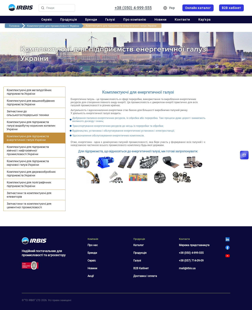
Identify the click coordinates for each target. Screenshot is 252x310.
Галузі (110, 19)
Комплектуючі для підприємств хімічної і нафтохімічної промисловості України (28, 150)
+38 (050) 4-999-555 (133, 8)
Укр (172, 8)
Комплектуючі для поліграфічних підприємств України (29, 184)
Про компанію (134, 19)
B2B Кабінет (141, 268)
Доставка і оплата (145, 276)
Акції (91, 276)
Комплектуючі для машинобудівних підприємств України (31, 102)
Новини (160, 19)
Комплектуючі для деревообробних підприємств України (31, 173)
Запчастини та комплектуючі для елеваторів (29, 194)
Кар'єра (204, 19)
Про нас (93, 245)
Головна (14, 25)
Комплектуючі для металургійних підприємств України (29, 92)
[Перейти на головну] (20, 8)
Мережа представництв (194, 245)
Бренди (91, 19)
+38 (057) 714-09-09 (191, 260)
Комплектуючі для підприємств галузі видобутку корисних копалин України (31, 125)
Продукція (68, 19)
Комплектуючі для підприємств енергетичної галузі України (28, 138)
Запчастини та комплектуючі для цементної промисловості (29, 205)
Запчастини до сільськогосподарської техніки (28, 113)
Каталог (138, 245)
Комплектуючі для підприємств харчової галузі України (28, 163)
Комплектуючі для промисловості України (53, 25)
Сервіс (46, 19)
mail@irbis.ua (187, 268)
